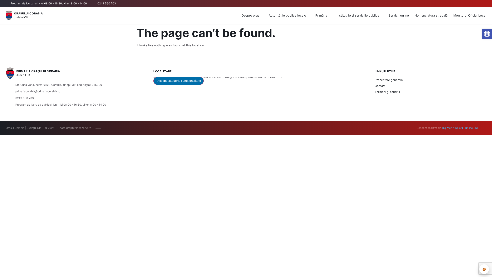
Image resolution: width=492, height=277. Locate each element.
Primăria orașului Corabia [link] (38, 71)
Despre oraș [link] (250, 15)
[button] (464, 3)
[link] (487, 34)
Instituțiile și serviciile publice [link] (358, 15)
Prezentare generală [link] (389, 80)
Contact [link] (380, 86)
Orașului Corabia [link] (28, 13)
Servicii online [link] (399, 15)
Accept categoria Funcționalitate (179, 81)
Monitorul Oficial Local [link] (469, 15)
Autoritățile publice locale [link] (287, 15)
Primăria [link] (321, 15)
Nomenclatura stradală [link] (431, 15)
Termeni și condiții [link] (387, 92)
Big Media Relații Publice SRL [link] (460, 127)
